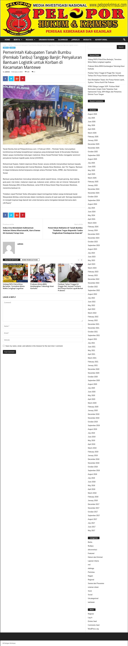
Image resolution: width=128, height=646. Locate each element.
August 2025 (92, 159)
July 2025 (91, 163)
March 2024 (92, 223)
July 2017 (91, 523)
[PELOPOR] (64, 18)
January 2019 (93, 455)
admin (7, 72)
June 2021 (91, 347)
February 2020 (93, 407)
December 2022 (93, 279)
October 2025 (93, 152)
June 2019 (91, 437)
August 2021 (92, 339)
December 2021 (93, 324)
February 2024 (93, 227)
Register (91, 614)
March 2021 (92, 358)
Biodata (87, 39)
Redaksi (29, 39)
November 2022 (93, 283)
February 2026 (93, 137)
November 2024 (93, 193)
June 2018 (91, 482)
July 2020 (91, 388)
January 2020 (93, 410)
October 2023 (93, 242)
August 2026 (92, 114)
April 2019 (91, 444)
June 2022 (91, 302)
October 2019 (93, 422)
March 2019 (92, 448)
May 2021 (91, 350)
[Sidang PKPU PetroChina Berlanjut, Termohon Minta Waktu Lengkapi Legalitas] (15, 273)
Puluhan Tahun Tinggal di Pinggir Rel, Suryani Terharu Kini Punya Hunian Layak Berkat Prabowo (70, 287)
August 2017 (92, 519)
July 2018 (91, 478)
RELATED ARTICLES (11, 260)
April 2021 (91, 354)
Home (7, 39)
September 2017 (94, 515)
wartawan (91, 602)
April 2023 (91, 264)
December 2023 (93, 234)
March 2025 (92, 178)
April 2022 (91, 309)
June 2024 (91, 212)
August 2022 (92, 294)
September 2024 (94, 200)
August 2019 (92, 429)
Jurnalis (76, 39)
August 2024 (92, 204)
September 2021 (94, 335)
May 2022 (91, 305)
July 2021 (91, 343)
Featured (91, 553)
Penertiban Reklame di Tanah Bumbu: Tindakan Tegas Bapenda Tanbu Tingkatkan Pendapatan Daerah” (65, 230)
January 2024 (93, 230)
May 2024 (91, 215)
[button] (124, 39)
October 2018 (93, 467)
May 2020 (91, 395)
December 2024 (93, 189)
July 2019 (91, 433)
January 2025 (93, 185)
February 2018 (93, 497)
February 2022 (93, 317)
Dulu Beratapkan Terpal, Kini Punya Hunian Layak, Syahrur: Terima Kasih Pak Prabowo (106, 81)
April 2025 (91, 174)
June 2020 (91, 392)
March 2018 (92, 493)
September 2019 (94, 425)
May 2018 (91, 485)
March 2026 (92, 133)
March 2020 (92, 403)
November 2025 (93, 148)
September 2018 (94, 470)
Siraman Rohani (46, 39)
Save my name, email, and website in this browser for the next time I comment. (34, 346)
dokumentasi (92, 550)
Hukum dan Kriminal (95, 557)
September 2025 (94, 155)
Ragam (90, 576)
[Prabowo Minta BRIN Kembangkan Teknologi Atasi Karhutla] (42, 273)
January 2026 (93, 140)
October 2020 (93, 377)
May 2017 (91, 530)
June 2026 (91, 122)
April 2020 (91, 399)
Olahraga (63, 39)
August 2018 (92, 474)
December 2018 (93, 459)
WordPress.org (93, 629)
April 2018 (91, 489)
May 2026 (91, 125)
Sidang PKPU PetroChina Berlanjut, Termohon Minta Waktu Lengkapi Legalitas (13, 286)
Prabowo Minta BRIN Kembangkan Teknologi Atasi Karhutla (42, 286)
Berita (17, 39)
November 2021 (93, 328)
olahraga (91, 568)
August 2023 (92, 249)
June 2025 (91, 167)
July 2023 (91, 253)
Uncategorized (93, 598)
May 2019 (91, 440)
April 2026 (91, 129)
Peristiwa (91, 572)
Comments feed (93, 625)
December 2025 (93, 144)
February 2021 (93, 362)
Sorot (12, 48)
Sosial (90, 595)
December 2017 (93, 504)
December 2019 (93, 414)
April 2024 (91, 219)
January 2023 (93, 275)
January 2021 (93, 365)
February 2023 (93, 272)
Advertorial (101, 39)
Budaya (90, 546)
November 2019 (93, 418)
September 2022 (94, 290)
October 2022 (93, 287)
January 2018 (93, 500)
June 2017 (91, 527)
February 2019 (93, 452)
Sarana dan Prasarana (96, 583)
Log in (90, 617)
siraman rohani (93, 587)
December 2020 (93, 369)
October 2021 (93, 332)
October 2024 (93, 197)
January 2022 (93, 320)
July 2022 (91, 298)
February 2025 (93, 182)
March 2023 (92, 268)
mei (89, 565)
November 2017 (93, 508)
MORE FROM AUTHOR (30, 260)
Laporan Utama (93, 561)
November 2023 (93, 238)
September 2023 (94, 245)
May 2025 (91, 170)
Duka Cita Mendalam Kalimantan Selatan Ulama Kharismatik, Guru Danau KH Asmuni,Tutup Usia (21, 230)
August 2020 (92, 384)
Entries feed (92, 621)
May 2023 (91, 260)
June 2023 (91, 257)
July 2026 (91, 118)
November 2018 (93, 463)
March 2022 (92, 313)
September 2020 (94, 380)
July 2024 (91, 208)
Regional (91, 580)
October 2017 (93, 512)
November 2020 (93, 373)
